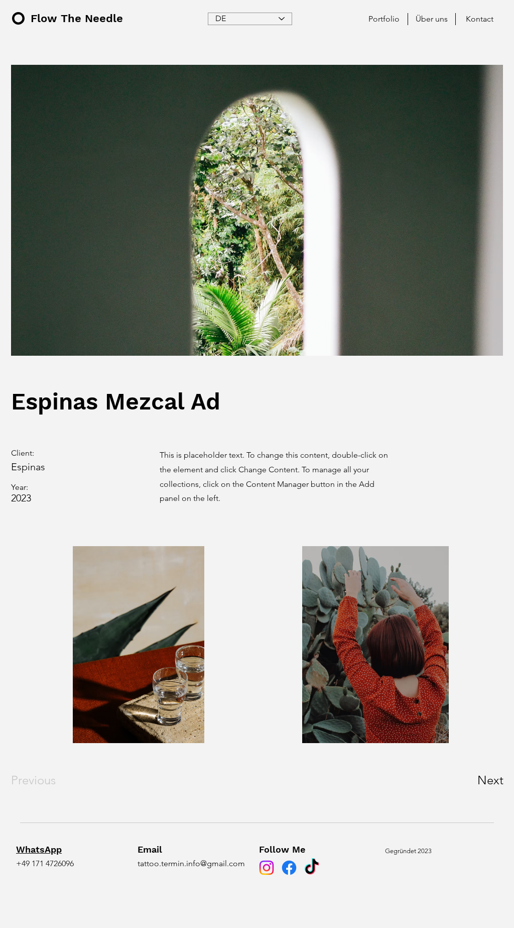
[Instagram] (266, 867)
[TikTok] (311, 867)
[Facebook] (289, 867)
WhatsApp (39, 849)
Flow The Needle (77, 18)
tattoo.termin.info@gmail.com (191, 863)
